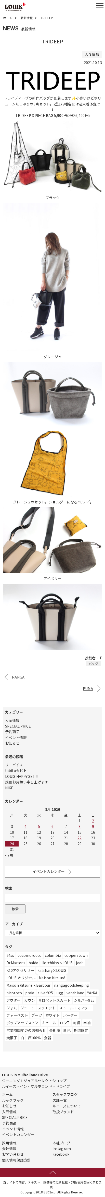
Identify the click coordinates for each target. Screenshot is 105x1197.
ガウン (29, 1000)
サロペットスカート (54, 1000)
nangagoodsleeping (71, 985)
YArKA (92, 992)
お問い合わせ (13, 1154)
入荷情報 (12, 720)
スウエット (47, 1007)
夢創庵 (54, 1030)
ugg (60, 992)
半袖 (86, 1022)
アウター (13, 1000)
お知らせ (12, 743)
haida (33, 962)
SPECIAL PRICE (18, 726)
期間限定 (81, 1030)
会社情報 (9, 1148)
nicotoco (14, 992)
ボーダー (70, 1015)
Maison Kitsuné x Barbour (28, 985)
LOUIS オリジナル (20, 977)
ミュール (49, 1022)
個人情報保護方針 (16, 1160)
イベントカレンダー (49, 871)
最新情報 (26, 18)
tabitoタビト (16, 770)
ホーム (7, 18)
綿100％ (34, 1037)
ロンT (65, 1022)
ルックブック (13, 1100)
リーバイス (14, 764)
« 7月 (9, 854)
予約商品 (12, 731)
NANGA (18, 677)
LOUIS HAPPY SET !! (21, 776)
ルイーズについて (66, 1105)
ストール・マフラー (75, 1007)
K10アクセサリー (20, 970)
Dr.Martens (15, 962)
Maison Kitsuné (52, 977)
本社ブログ (61, 1142)
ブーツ (36, 1015)
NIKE (9, 787)
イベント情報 (16, 737)
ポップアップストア (22, 1022)
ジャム (11, 1007)
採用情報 (9, 1142)
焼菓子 (11, 1037)
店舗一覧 (59, 1100)
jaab (79, 962)
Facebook (60, 1154)
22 (79, 837)
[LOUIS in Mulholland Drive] (15, 7)
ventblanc (75, 992)
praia (29, 992)
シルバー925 (84, 1000)
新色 (67, 1030)
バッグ (93, 663)
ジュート (27, 1007)
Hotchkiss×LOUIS (57, 962)
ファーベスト (17, 1015)
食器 (47, 1037)
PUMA (88, 688)
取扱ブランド (63, 1111)
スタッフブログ (65, 1094)
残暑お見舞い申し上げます (26, 781)
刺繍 (76, 1022)
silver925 (45, 992)
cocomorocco (30, 955)
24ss (10, 955)
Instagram (61, 1148)
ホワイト (52, 1015)
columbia (53, 955)
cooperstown (76, 955)
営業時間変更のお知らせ (26, 1030)
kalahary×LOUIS (51, 970)
